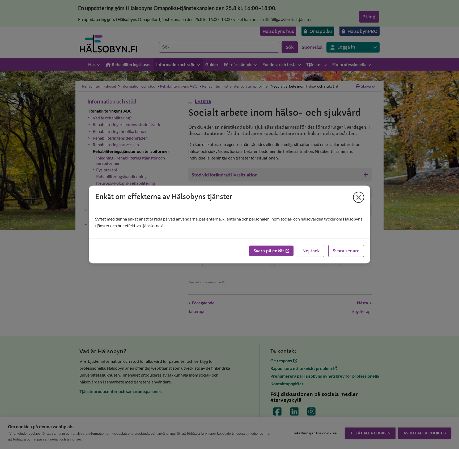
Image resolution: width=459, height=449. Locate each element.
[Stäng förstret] (358, 197)
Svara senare (346, 251)
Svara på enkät (268, 251)
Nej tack (311, 251)
